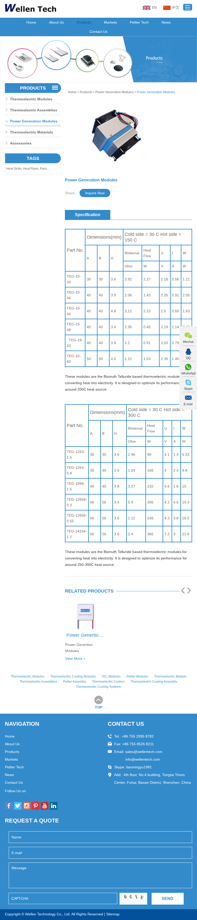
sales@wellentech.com (143, 752)
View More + (75, 658)
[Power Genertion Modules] (85, 616)
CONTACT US (126, 724)
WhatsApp (188, 373)
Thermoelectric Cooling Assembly (154, 681)
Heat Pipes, (31, 168)
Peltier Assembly (74, 681)
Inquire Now (95, 193)
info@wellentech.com (142, 759)
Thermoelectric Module (170, 676)
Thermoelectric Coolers (108, 681)
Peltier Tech (139, 22)
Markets (110, 22)
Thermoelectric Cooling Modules (73, 676)
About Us (56, 22)
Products (84, 22)
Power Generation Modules (114, 92)
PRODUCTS (33, 88)
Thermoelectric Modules (31, 99)
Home (31, 22)
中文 (175, 7)
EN (154, 7)
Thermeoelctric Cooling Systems (98, 687)
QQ (188, 358)
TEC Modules (111, 676)
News (166, 22)
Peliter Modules (137, 676)
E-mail (188, 404)
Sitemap (113, 914)
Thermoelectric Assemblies (33, 110)
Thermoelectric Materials (31, 132)
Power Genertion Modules (86, 635)
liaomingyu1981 (139, 767)
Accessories (21, 143)
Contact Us (98, 32)
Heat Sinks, (14, 168)
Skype (188, 389)
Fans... (44, 168)
